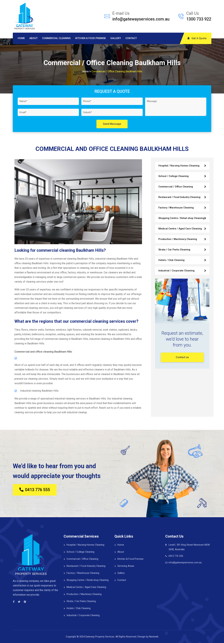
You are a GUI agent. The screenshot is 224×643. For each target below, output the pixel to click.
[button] (17, 202)
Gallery (115, 38)
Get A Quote (199, 38)
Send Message (112, 123)
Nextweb (153, 636)
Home (21, 38)
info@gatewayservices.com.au (140, 19)
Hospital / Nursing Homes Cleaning (178, 165)
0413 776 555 (176, 555)
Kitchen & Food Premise (90, 38)
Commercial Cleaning (56, 38)
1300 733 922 (198, 19)
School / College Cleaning (173, 176)
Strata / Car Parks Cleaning (174, 249)
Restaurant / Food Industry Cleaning (179, 197)
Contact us (182, 357)
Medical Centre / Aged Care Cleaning (180, 228)
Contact (131, 38)
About (33, 38)
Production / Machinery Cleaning (177, 239)
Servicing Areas (125, 565)
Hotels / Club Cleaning (171, 260)
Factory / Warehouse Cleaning (176, 207)
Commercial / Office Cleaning (175, 186)
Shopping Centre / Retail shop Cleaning (181, 218)
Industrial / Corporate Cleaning (176, 270)
